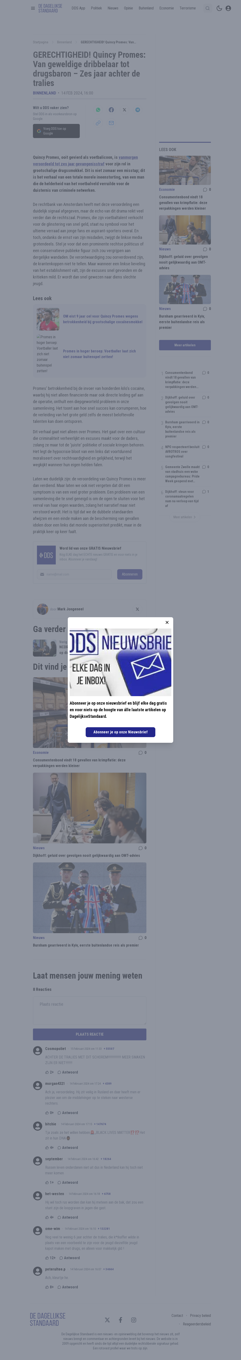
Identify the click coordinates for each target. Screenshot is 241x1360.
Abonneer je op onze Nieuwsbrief (120, 732)
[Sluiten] (167, 622)
